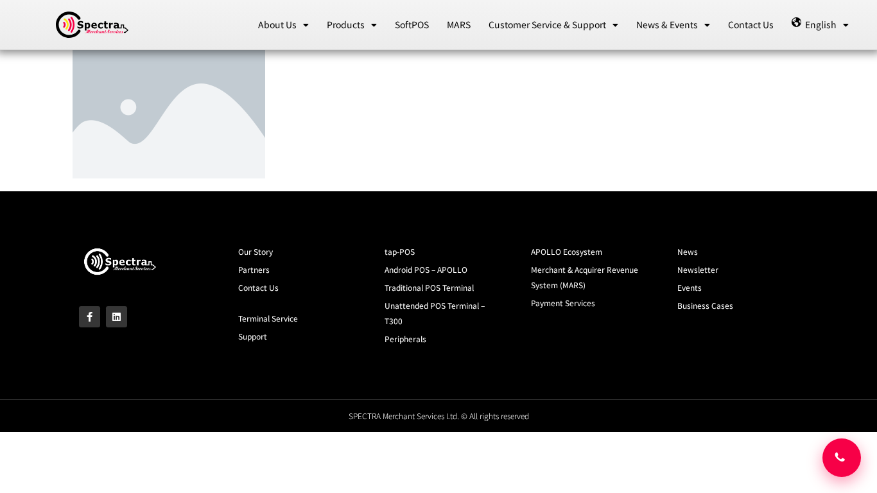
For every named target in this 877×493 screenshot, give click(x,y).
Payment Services (563, 302)
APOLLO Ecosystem (566, 251)
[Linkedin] (116, 316)
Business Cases (705, 305)
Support (252, 336)
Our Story (255, 251)
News (687, 251)
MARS (459, 24)
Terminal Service (268, 318)
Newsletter (697, 269)
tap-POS (400, 251)
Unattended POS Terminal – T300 (435, 313)
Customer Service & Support (547, 24)
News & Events (667, 24)
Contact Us (751, 24)
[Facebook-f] (89, 316)
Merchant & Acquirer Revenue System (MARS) (584, 277)
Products (346, 24)
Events (689, 287)
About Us (277, 24)
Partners (254, 269)
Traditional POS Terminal (429, 287)
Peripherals (405, 338)
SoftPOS (412, 24)
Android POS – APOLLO (426, 269)
